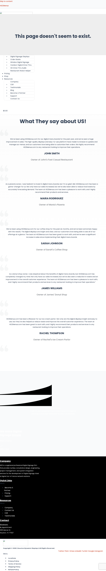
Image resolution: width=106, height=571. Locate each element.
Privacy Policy (13, 561)
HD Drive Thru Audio (18, 68)
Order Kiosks (15, 59)
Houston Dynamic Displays (28, 548)
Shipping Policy (14, 567)
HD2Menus (4, 5)
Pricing (7, 493)
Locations (12, 558)
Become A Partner (17, 93)
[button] (7, 79)
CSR (12, 84)
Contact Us (15, 99)
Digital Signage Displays (19, 56)
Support (13, 96)
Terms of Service (14, 564)
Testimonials (15, 87)
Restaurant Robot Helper (20, 71)
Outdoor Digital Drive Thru (20, 65)
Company (9, 507)
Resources (8, 79)
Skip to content (6, 1)
